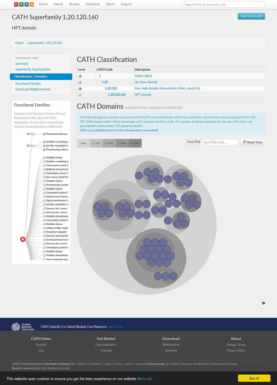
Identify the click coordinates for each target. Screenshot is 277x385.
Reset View (254, 142)
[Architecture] (80, 82)
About (110, 4)
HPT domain (143, 94)
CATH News (41, 339)
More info (144, 378)
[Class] (80, 76)
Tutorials (106, 350)
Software (171, 350)
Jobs (41, 350)
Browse (74, 4)
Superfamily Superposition (33, 69)
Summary (21, 63)
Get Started (106, 339)
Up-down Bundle (146, 82)
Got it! (254, 378)
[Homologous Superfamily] (80, 94)
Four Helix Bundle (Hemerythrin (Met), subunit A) (167, 88)
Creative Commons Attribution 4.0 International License (202, 364)
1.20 (105, 82)
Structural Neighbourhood (32, 89)
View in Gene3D (251, 16)
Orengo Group (236, 344)
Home (43, 4)
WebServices (171, 344)
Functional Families (28, 83)
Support (126, 4)
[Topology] (80, 88)
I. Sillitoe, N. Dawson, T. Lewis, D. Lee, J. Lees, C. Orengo (110, 364)
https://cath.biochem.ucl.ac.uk (51, 368)
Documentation (106, 344)
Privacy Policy (236, 350)
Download (93, 4)
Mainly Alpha (143, 76)
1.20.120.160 (117, 94)
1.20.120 (111, 88)
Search (58, 4)
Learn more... (115, 326)
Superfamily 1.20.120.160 (45, 43)
